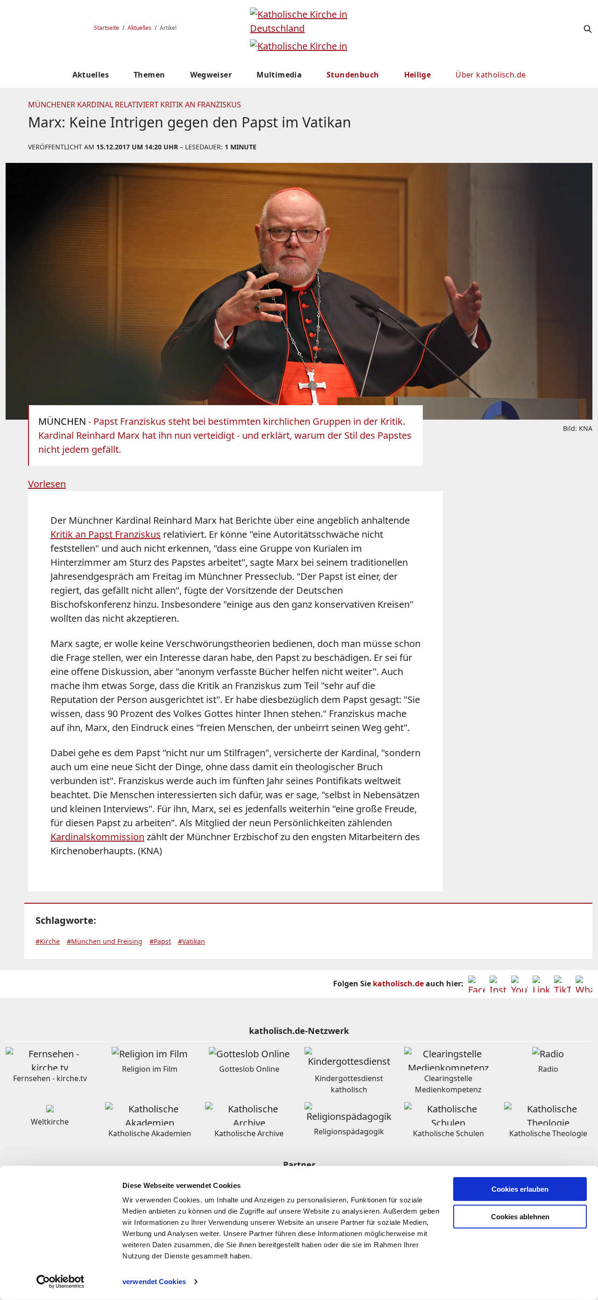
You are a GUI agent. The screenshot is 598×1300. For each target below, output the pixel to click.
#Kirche (48, 941)
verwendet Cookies (154, 1282)
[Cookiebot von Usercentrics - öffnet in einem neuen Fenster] (60, 1282)
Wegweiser (211, 75)
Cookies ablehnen (520, 1217)
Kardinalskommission (97, 836)
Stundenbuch (353, 75)
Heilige (417, 75)
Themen (149, 75)
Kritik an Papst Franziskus (105, 534)
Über (491, 75)
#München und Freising (104, 941)
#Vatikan (191, 941)
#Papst (160, 941)
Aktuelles (139, 28)
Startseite (106, 28)
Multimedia (279, 75)
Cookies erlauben (519, 1189)
